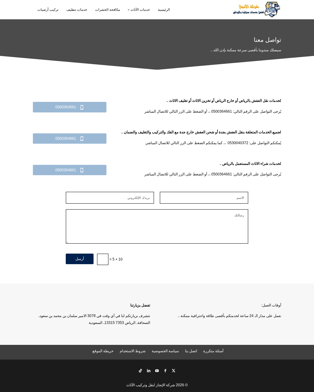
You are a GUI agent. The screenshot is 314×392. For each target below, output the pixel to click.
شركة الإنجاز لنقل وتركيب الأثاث (150, 385)
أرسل (79, 259)
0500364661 (69, 107)
